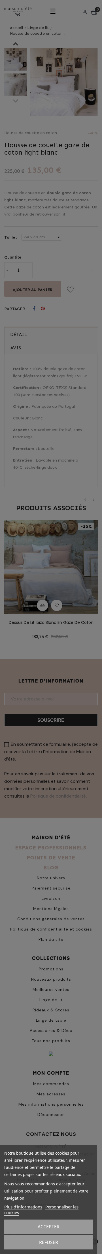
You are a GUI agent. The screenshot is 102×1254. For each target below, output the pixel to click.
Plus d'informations (23, 1207)
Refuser (48, 1242)
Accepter (49, 1227)
